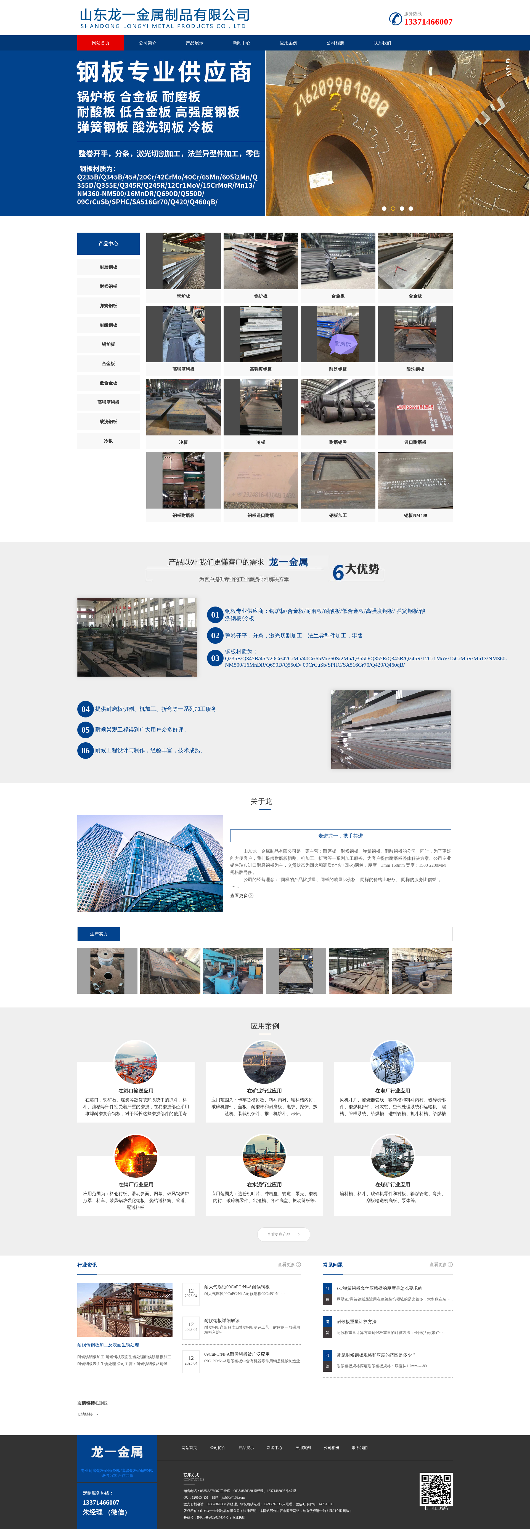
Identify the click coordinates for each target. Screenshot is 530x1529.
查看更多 (239, 895)
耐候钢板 (108, 286)
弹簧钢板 (108, 305)
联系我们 (382, 43)
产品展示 (194, 43)
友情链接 (85, 1414)
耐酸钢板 (108, 325)
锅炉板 (108, 344)
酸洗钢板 (108, 421)
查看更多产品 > (283, 1234)
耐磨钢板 (108, 267)
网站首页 (101, 43)
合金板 (108, 363)
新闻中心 (241, 43)
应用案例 (288, 43)
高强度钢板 (108, 402)
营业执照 (238, 1517)
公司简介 (148, 43)
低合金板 (108, 383)
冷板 (108, 440)
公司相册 (335, 43)
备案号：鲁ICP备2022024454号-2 (207, 1517)
